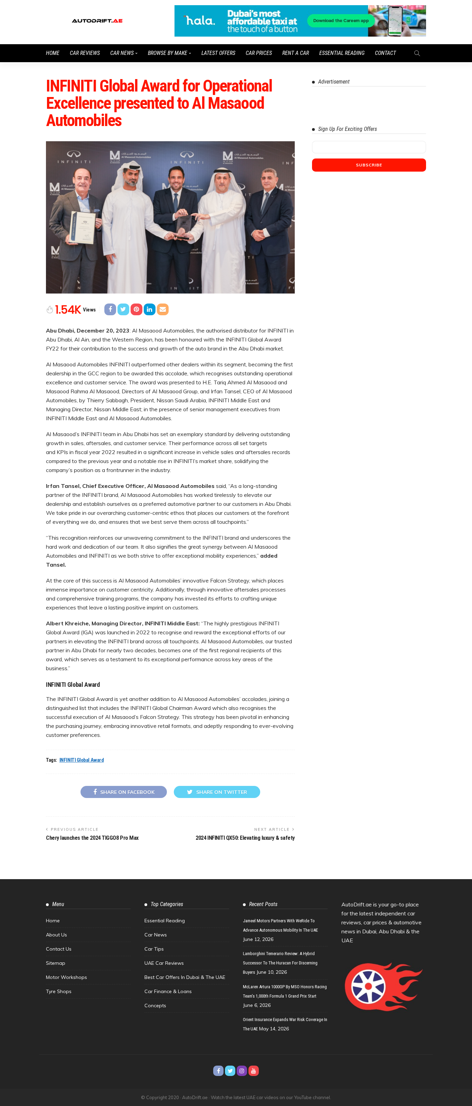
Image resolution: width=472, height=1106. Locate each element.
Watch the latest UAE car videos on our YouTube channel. (271, 1097)
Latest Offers (218, 53)
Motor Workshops (66, 977)
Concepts (155, 1005)
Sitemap (55, 963)
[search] (417, 53)
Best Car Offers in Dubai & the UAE (184, 977)
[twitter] (230, 1071)
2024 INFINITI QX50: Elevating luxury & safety (245, 838)
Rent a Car (295, 53)
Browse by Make (167, 53)
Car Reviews (85, 53)
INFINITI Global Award (81, 760)
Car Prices (259, 53)
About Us (56, 935)
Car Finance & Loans (168, 991)
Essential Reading (342, 53)
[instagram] (242, 1071)
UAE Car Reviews (164, 963)
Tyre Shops (59, 991)
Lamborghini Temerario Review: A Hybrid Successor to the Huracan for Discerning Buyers (280, 963)
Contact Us (59, 949)
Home (52, 53)
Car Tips (154, 949)
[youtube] (253, 1071)
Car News (122, 53)
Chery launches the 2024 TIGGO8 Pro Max (92, 838)
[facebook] (218, 1071)
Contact (385, 53)
